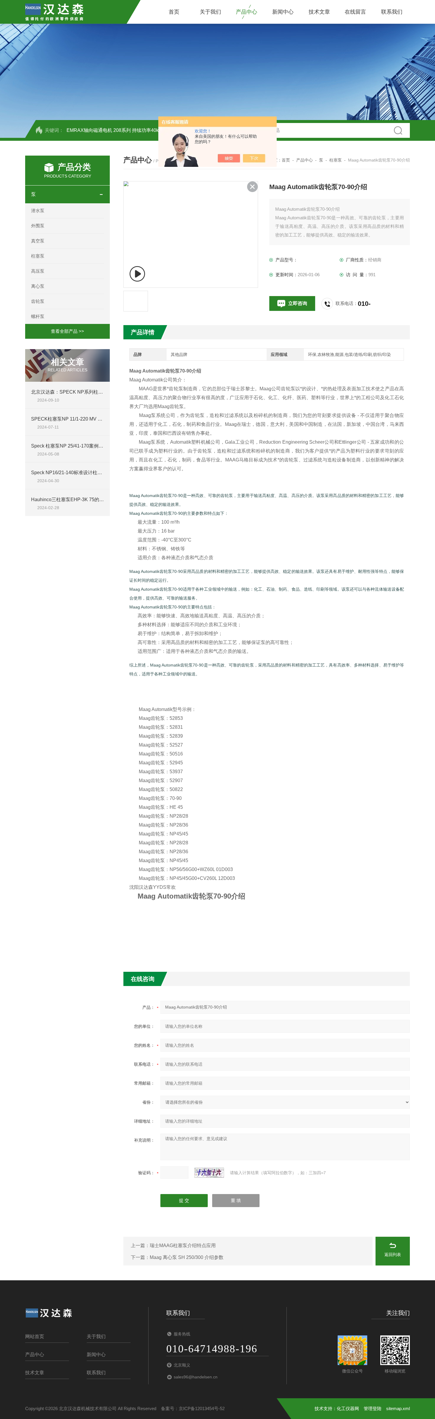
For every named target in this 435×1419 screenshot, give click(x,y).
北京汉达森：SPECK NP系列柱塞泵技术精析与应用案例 (90, 391)
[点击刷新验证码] (209, 1173)
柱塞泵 (37, 255)
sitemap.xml (398, 1408)
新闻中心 (283, 12)
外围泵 (37, 225)
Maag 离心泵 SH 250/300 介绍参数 (186, 1257)
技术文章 (319, 12)
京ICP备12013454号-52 (202, 1408)
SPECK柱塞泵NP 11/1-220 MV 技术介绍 (74, 418)
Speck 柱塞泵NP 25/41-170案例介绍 (69, 445)
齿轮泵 (37, 301)
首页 (174, 12)
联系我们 (391, 12)
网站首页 (34, 1336)
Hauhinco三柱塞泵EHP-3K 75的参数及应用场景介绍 (86, 499)
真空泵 (37, 240)
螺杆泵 (37, 316)
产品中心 (246, 12)
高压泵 (37, 271)
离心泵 (37, 286)
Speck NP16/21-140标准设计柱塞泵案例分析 (78, 472)
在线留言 (355, 12)
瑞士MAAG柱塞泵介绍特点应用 (183, 1245)
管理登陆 (372, 1408)
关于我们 (210, 12)
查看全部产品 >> (67, 331)
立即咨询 (297, 303)
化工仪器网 (348, 1408)
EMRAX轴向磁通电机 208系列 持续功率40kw (114, 130)
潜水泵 (37, 210)
